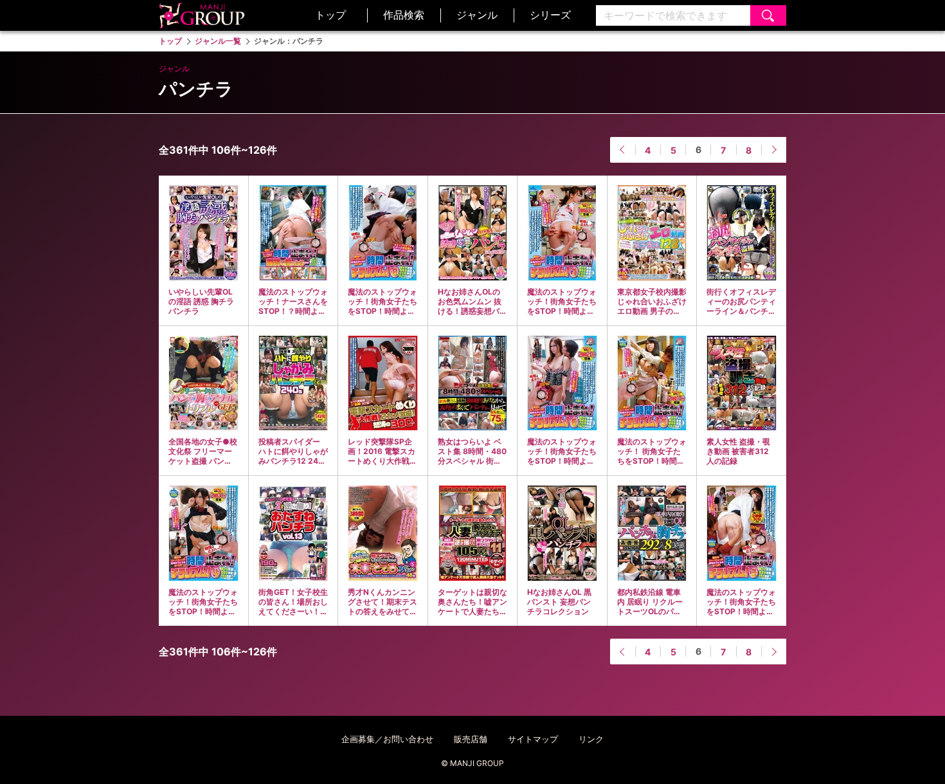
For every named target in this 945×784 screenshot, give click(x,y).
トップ (330, 14)
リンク (591, 739)
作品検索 (403, 14)
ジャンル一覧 (218, 41)
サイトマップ (533, 739)
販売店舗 (470, 739)
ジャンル (477, 14)
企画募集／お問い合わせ (387, 739)
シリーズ (550, 14)
